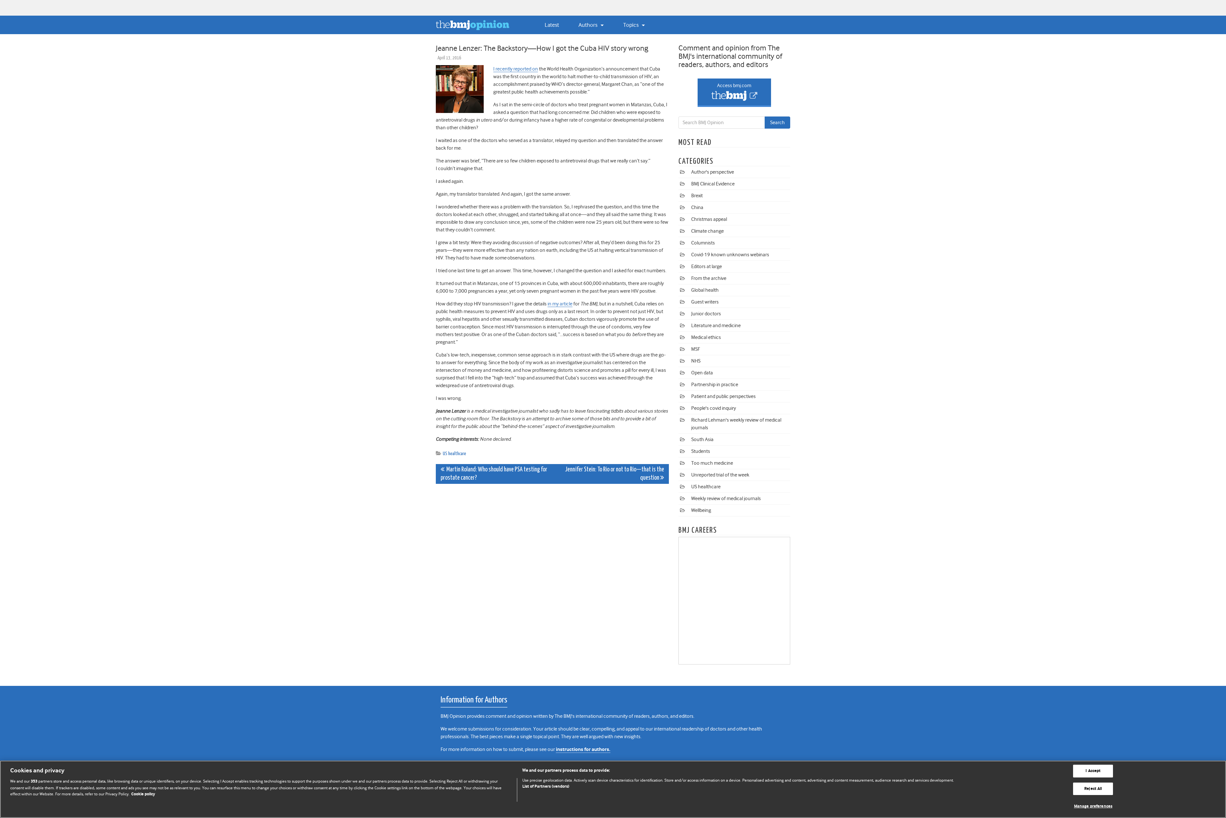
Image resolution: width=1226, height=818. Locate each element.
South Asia (702, 439)
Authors (589, 25)
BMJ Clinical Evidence (713, 184)
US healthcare (454, 453)
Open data (702, 373)
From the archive (708, 278)
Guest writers (705, 302)
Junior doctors (706, 314)
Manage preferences (1093, 806)
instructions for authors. (583, 750)
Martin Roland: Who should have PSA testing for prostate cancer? (494, 474)
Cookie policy (143, 794)
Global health (705, 290)
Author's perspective (712, 172)
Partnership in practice (714, 384)
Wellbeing (701, 510)
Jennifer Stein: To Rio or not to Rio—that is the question (614, 474)
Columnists (703, 243)
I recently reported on (515, 69)
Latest (552, 25)
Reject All (1093, 788)
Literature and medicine (716, 325)
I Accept (1093, 771)
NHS (695, 361)
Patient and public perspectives (723, 396)
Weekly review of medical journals (726, 498)
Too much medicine (712, 463)
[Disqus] (552, 568)
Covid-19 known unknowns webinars (730, 255)
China (697, 207)
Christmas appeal (709, 219)
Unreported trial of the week (720, 475)
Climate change (707, 231)
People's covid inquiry (713, 408)
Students (700, 451)
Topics (631, 25)
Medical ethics (706, 337)
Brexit (697, 196)
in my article (560, 304)
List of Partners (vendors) (545, 786)
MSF (695, 349)
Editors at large (706, 266)
